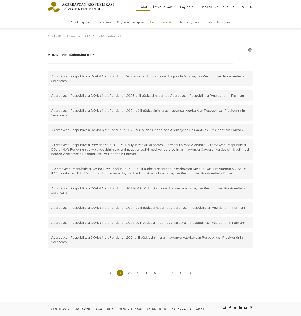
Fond (143, 7)
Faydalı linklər (104, 308)
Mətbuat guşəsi (189, 22)
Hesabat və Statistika (217, 7)
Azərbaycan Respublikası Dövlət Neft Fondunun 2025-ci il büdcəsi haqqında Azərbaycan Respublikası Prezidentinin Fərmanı (147, 130)
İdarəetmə (104, 22)
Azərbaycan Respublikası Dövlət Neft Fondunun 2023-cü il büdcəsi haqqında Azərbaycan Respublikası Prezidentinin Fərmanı (148, 222)
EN (242, 7)
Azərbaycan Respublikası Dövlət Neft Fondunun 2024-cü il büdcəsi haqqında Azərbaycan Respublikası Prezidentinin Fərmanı (148, 208)
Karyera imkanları (218, 22)
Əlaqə (200, 308)
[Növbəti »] (189, 273)
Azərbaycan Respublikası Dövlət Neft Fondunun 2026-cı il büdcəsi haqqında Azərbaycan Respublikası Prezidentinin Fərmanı (147, 95)
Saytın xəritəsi (157, 308)
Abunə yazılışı (182, 308)
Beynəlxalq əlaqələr (130, 22)
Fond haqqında (81, 22)
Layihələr (187, 7)
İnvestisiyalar (163, 7)
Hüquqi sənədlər (161, 22)
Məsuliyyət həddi (131, 308)
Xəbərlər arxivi (59, 308)
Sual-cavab (82, 308)
